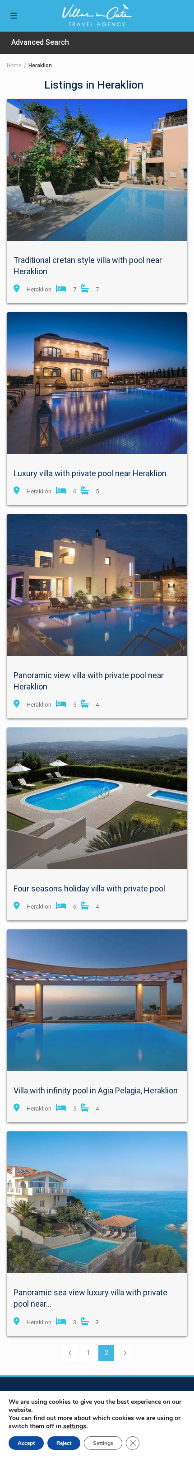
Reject (63, 1443)
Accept (26, 1443)
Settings (103, 1443)
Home (14, 65)
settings (74, 1426)
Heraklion (39, 289)
